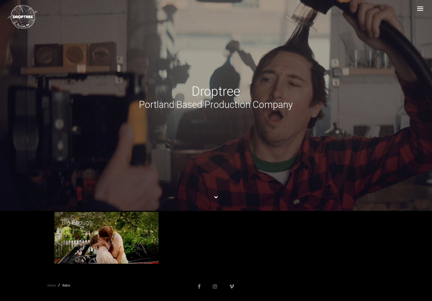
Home (52, 285)
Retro (66, 285)
